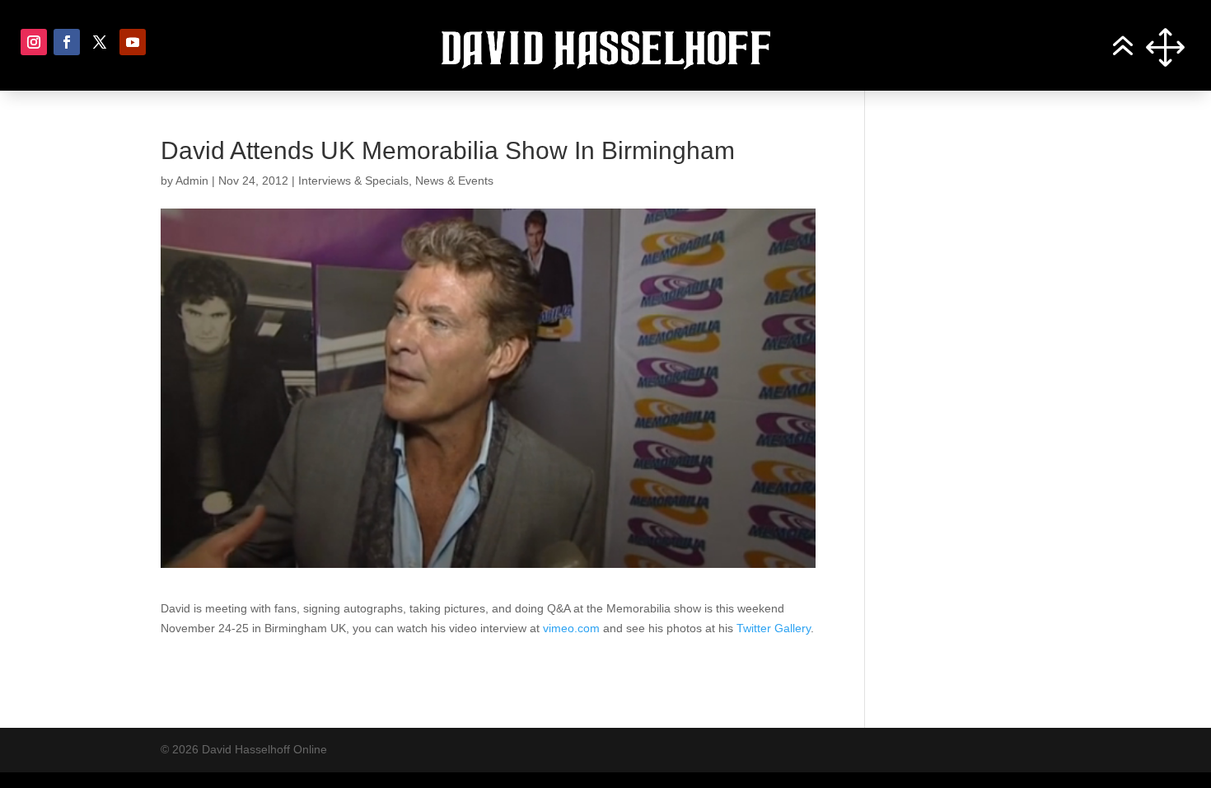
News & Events (454, 180)
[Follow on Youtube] (132, 42)
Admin (191, 180)
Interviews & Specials (353, 180)
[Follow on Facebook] (67, 42)
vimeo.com (571, 628)
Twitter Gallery (773, 628)
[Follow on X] (99, 42)
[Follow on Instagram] (34, 42)
